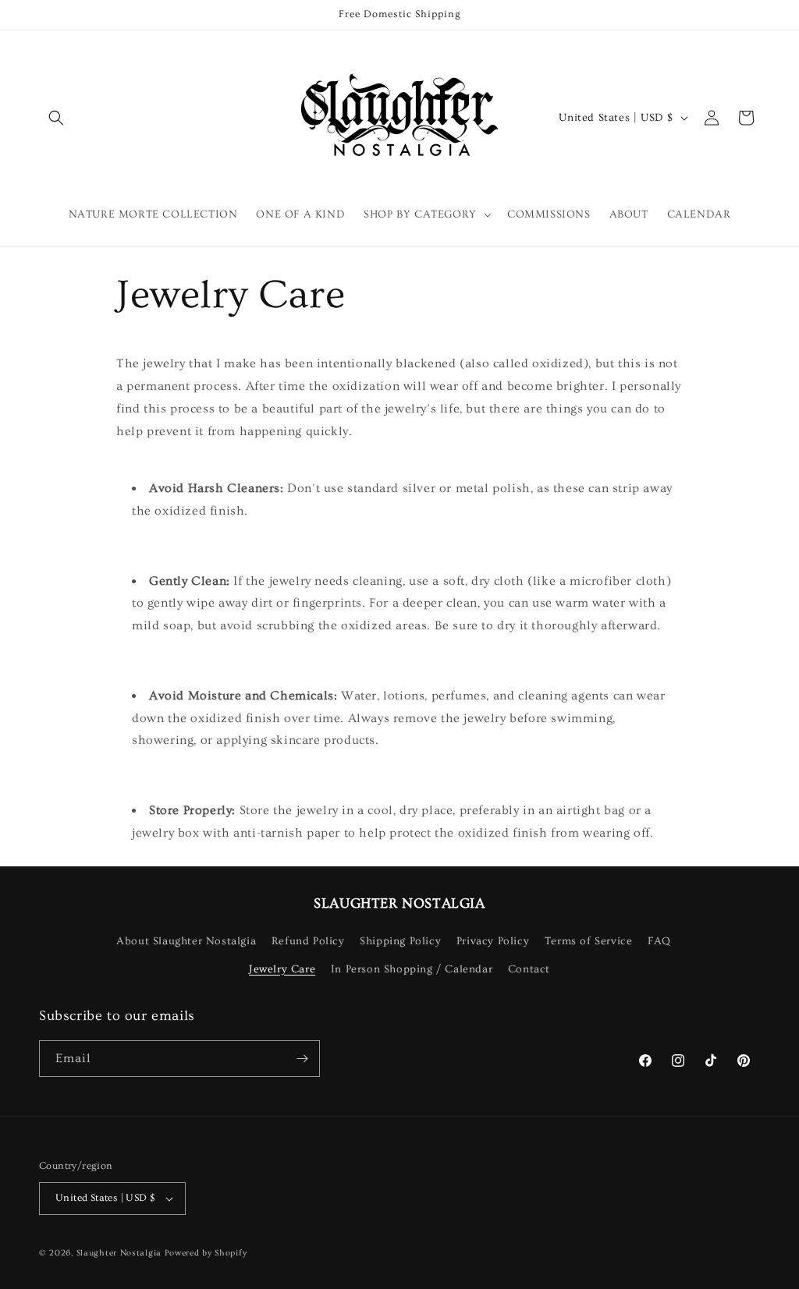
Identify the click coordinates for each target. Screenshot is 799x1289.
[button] (56, 118)
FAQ (659, 941)
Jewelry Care (282, 969)
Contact (529, 969)
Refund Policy (308, 941)
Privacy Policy (492, 941)
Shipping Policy (400, 941)
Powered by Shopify (206, 1253)
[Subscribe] (302, 1058)
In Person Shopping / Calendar (411, 969)
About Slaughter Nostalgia (186, 941)
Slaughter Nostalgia (119, 1253)
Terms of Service (589, 941)
